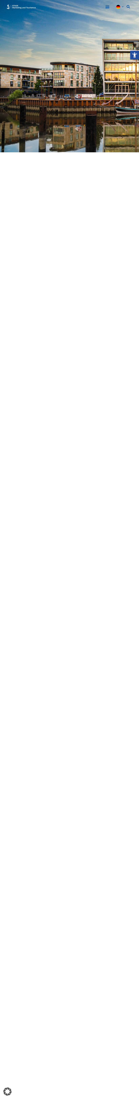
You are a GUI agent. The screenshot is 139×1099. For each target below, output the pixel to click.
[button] (107, 7)
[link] (134, 55)
